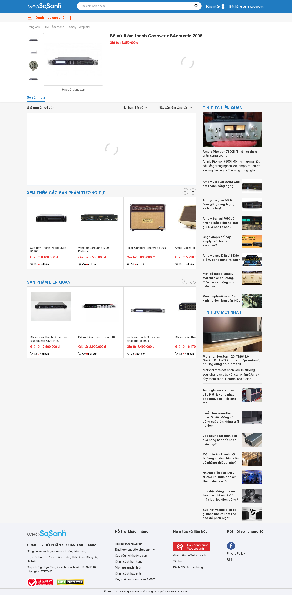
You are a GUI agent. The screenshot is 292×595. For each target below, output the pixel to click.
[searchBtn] (196, 6)
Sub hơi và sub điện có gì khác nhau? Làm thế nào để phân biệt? (220, 514)
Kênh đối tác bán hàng (188, 567)
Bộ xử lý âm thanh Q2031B (192, 337)
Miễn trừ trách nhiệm (128, 567)
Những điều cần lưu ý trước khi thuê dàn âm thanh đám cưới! (220, 477)
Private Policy (236, 553)
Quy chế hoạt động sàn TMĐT (135, 579)
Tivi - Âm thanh (54, 27)
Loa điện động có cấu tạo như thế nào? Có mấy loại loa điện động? (220, 495)
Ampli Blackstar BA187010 (192, 247)
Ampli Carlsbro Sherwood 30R (146, 247)
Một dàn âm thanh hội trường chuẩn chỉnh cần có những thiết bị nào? (221, 458)
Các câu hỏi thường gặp (131, 555)
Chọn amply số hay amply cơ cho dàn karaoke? (217, 241)
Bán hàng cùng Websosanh (247, 6)
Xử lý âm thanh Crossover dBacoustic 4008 (144, 339)
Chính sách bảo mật (128, 573)
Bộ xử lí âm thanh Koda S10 (96, 337)
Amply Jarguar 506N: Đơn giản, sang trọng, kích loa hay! (219, 204)
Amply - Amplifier (79, 27)
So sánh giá (36, 97)
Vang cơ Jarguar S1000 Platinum (93, 249)
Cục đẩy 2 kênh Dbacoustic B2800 (48, 249)
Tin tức (178, 561)
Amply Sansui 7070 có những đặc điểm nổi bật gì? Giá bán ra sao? (220, 223)
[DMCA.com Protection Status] (70, 582)
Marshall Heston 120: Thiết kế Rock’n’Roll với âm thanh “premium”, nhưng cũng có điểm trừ (231, 360)
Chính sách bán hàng (128, 561)
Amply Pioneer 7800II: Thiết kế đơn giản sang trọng (230, 153)
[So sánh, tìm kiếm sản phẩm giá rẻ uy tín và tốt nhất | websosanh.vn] (45, 6)
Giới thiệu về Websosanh (189, 555)
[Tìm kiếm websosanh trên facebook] (231, 546)
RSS (230, 559)
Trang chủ (33, 27)
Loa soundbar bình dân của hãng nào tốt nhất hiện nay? (220, 440)
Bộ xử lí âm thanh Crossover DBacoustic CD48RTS (48, 339)
